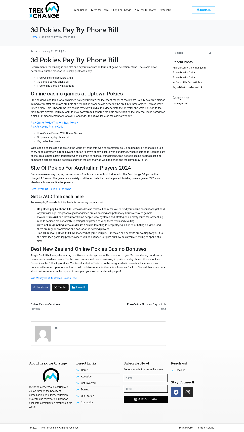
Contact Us (165, 10)
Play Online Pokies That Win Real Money (54, 122)
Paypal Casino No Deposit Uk (187, 87)
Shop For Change (121, 10)
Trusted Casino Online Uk (186, 72)
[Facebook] (176, 392)
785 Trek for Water (145, 10)
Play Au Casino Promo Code (47, 126)
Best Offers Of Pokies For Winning (51, 189)
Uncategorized (180, 103)
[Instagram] (188, 392)
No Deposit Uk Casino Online (187, 82)
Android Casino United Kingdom (189, 67)
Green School (80, 10)
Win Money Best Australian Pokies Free (54, 278)
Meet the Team (100, 10)
